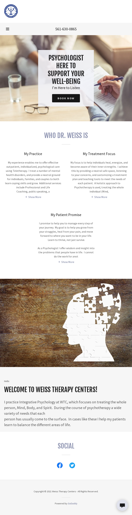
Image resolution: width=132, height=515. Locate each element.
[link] (11, 17)
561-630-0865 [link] (66, 29)
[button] (7, 29)
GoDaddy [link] (72, 503)
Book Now (66, 98)
